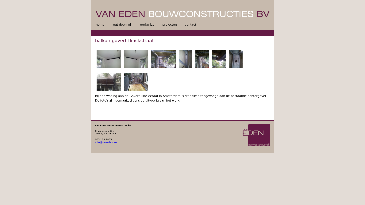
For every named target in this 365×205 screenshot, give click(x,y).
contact (190, 24)
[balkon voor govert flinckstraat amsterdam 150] (202, 60)
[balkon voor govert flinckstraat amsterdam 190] (136, 82)
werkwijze (147, 24)
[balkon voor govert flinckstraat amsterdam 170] (236, 60)
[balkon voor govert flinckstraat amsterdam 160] (219, 60)
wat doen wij (122, 24)
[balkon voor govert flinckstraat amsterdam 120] (136, 60)
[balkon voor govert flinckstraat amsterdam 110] (109, 60)
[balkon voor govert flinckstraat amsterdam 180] (109, 82)
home (100, 24)
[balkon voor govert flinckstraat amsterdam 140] (185, 60)
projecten (169, 24)
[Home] (182, 10)
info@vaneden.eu (106, 142)
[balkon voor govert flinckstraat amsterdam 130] (163, 60)
